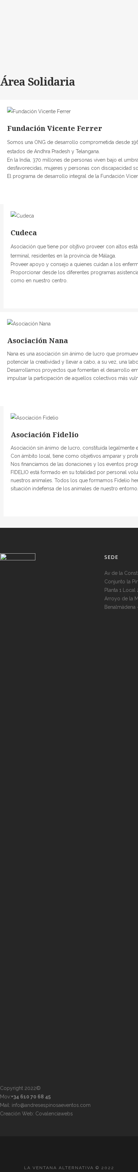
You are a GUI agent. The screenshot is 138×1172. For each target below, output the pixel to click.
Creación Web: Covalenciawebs (36, 1113)
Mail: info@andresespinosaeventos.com (45, 1105)
